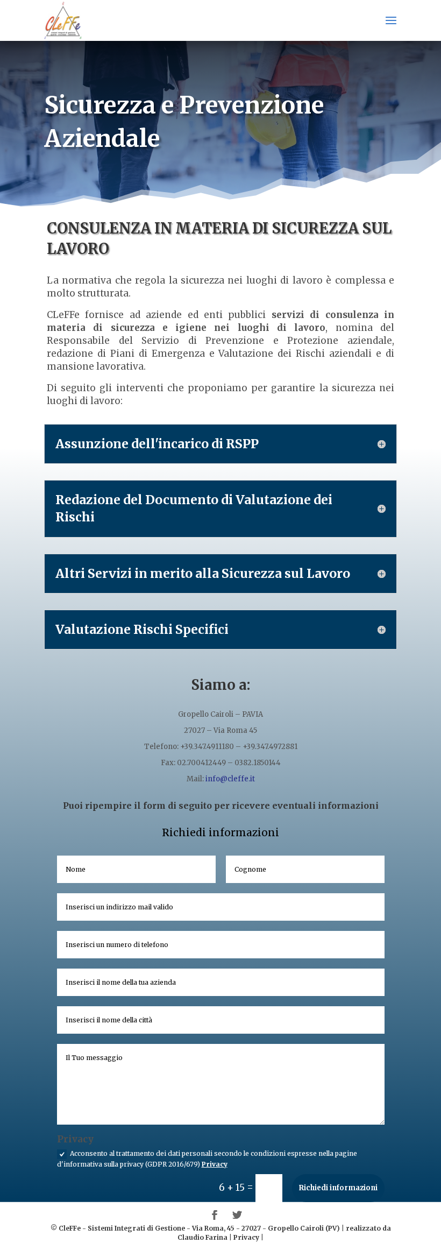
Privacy (214, 1164)
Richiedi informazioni (338, 1187)
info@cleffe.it (230, 778)
